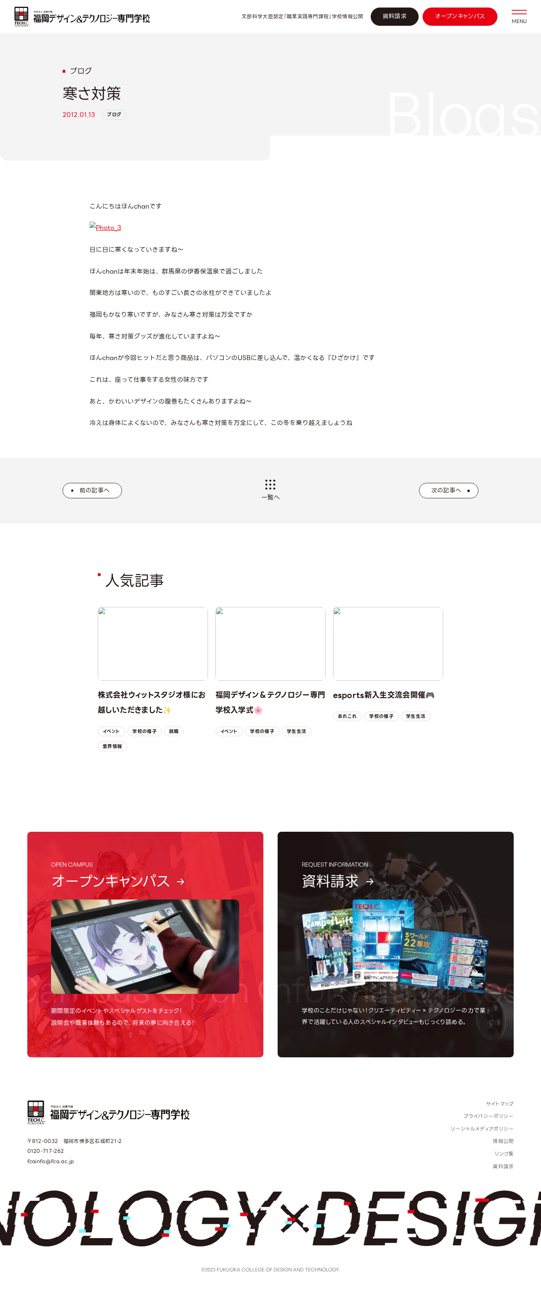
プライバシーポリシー (489, 1116)
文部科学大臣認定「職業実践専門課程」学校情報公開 (302, 17)
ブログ (114, 115)
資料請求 (395, 16)
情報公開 (503, 1141)
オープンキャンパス (460, 16)
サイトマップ (500, 1104)
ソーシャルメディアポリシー (482, 1129)
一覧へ (270, 497)
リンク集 (504, 1154)
